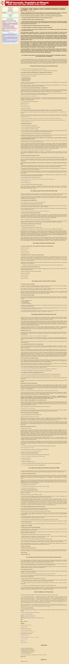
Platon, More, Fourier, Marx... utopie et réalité (8, 27)
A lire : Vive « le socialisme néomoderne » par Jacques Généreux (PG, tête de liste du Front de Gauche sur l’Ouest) (9, 29)
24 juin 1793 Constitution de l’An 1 (26, 182)
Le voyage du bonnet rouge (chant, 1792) (27, 121)
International (10, 15)
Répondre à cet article (24, 661)
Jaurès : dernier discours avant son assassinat (27, 447)
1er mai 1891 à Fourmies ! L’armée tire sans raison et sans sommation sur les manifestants (34, 335)
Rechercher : (4, 12)
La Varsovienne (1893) (24, 638)
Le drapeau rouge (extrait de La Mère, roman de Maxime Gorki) (30, 612)
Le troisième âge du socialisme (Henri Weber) (8, 25)
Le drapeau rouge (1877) (24, 635)
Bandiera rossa (23, 640)
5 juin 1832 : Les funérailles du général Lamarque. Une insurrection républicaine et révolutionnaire (35, 219)
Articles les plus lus (10, 10)
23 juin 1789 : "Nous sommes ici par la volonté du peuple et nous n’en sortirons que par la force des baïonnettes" (10, 41)
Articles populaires (10, 9)
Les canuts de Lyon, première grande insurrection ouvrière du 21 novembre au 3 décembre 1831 (35, 210)
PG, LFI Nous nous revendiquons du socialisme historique (10, 22)
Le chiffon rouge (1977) (24, 642)
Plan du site (10, 8)
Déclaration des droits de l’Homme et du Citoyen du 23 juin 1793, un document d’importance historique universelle (38, 179)
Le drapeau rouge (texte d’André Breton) (27, 614)
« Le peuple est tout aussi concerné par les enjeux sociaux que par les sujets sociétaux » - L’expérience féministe (9, 21)
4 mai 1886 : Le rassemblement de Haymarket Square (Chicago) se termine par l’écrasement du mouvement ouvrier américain (39, 390)
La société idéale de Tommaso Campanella (8, 26)
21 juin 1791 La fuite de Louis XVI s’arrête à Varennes (29, 95)
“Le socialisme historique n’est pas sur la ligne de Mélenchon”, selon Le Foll (9, 30)
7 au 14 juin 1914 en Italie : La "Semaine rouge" (28, 408)
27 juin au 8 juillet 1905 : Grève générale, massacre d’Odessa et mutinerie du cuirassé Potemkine (35, 486)
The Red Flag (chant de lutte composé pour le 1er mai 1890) (30, 416)
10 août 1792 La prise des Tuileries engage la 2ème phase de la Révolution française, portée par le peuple (36, 149)
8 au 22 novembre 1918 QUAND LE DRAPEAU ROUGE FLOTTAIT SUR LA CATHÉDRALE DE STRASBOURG (39, 368)
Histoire (10, 16)
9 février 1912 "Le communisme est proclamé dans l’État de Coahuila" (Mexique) (33, 456)
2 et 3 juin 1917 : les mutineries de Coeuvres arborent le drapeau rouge (31, 451)
